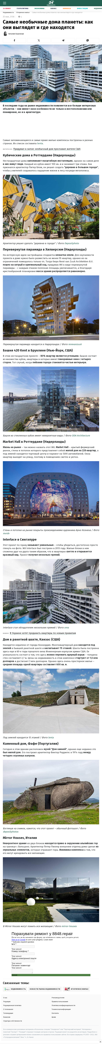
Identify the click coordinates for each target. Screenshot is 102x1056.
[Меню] (4, 3)
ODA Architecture (81, 435)
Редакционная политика (12, 1005)
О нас (5, 998)
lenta (40, 143)
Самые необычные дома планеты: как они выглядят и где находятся (57, 12)
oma (66, 627)
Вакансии (6, 1017)
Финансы (67, 8)
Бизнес (54, 8)
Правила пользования (60, 1001)
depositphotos (10, 831)
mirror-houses (69, 926)
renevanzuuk (75, 344)
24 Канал (7, 8)
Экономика (39, 8)
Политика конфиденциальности (63, 1005)
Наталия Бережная (16, 34)
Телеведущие (8, 1013)
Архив (54, 1017)
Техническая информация (61, 1009)
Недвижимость (8, 12)
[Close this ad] (100, 1041)
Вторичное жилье (23, 12)
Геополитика (22, 8)
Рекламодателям (58, 998)
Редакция (6, 1001)
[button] (14, 40)
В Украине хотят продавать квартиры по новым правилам (43, 633)
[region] (51, 1050)
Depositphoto (71, 243)
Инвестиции (82, 8)
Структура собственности (12, 1021)
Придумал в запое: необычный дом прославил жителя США (46, 148)
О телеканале (8, 1009)
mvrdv (6, 533)
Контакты (55, 1013)
